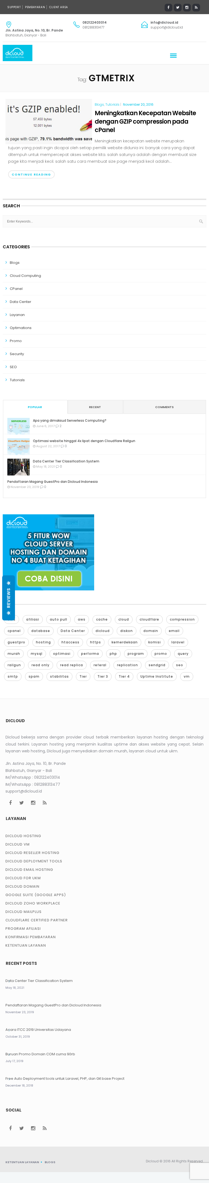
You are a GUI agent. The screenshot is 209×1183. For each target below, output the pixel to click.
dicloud (103, 630)
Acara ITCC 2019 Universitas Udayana (38, 1029)
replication (127, 665)
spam (34, 676)
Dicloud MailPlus (23, 911)
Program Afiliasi (23, 928)
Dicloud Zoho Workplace (32, 903)
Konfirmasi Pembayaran (30, 937)
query (183, 653)
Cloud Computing (25, 275)
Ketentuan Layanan (25, 945)
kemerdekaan (125, 642)
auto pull (58, 619)
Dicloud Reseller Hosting (32, 852)
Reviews (8, 598)
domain (150, 630)
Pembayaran (35, 7)
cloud (123, 619)
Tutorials (112, 104)
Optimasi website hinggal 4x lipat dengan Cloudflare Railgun (84, 441)
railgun (14, 665)
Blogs (99, 104)
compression (182, 619)
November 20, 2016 (138, 104)
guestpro (16, 642)
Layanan (17, 314)
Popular (35, 407)
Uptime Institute (156, 676)
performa (90, 653)
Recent (95, 407)
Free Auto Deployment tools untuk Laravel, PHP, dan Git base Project (64, 1078)
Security (17, 353)
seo (179, 665)
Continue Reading (31, 174)
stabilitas (59, 676)
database (40, 630)
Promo (16, 340)
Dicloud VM (17, 844)
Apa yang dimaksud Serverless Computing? (69, 420)
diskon (126, 630)
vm (187, 676)
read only (41, 665)
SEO (13, 367)
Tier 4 (124, 676)
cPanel (16, 288)
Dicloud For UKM (23, 878)
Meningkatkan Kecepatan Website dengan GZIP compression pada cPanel (145, 121)
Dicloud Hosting (23, 835)
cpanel (14, 630)
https (95, 642)
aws (81, 619)
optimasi (61, 653)
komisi (154, 642)
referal (100, 665)
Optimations (21, 327)
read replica (71, 665)
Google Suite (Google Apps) (35, 894)
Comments (164, 407)
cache (102, 619)
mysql (36, 653)
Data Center (20, 301)
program (136, 653)
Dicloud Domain (22, 886)
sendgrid (157, 665)
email (174, 630)
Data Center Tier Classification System (66, 461)
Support (14, 7)
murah (14, 653)
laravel (178, 642)
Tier (83, 676)
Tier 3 (102, 676)
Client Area (58, 7)
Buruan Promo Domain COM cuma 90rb (40, 1054)
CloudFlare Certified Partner (36, 920)
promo (161, 653)
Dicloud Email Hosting (29, 869)
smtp (13, 676)
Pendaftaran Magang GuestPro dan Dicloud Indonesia (52, 481)
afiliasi (32, 619)
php (113, 653)
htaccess (70, 642)
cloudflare (149, 619)
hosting (43, 642)
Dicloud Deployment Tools (33, 861)
